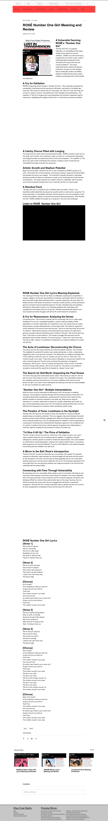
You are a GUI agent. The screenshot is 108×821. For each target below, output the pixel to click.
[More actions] (84, 20)
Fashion (51, 9)
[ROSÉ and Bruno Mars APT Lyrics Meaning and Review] (26, 692)
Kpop (25, 661)
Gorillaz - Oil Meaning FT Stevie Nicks (76, 743)
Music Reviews (27, 9)
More (82, 9)
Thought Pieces (62, 9)
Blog (14, 743)
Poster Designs (40, 9)
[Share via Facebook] (23, 671)
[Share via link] (36, 671)
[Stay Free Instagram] (104, 420)
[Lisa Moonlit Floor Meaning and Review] (81, 692)
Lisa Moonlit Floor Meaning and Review (81, 703)
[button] (91, 9)
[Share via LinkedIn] (32, 671)
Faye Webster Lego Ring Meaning (76, 746)
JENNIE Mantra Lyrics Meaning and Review (52, 703)
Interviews (74, 9)
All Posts (16, 9)
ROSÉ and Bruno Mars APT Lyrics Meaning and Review (26, 703)
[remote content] (54, 113)
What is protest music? (20, 748)
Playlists (15, 745)
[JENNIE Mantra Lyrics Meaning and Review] (54, 692)
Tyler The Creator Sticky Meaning (50, 750)
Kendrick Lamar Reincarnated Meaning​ (77, 750)
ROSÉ (31, 661)
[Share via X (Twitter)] (28, 671)
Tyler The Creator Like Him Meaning (51, 751)
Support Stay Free (18, 746)
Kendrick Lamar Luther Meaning (75, 751)
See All (92, 682)
